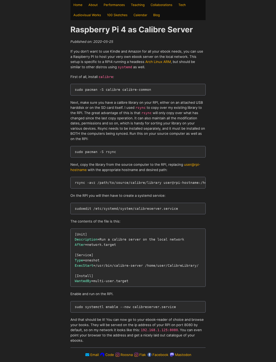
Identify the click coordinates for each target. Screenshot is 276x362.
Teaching (138, 5)
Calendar (140, 15)
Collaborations (161, 5)
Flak (142, 355)
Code (109, 355)
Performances (114, 5)
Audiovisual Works (87, 15)
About (93, 5)
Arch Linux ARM (158, 62)
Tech (182, 5)
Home (77, 5)
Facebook (160, 355)
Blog (156, 15)
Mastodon (182, 355)
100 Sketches (117, 15)
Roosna (127, 355)
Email (94, 355)
